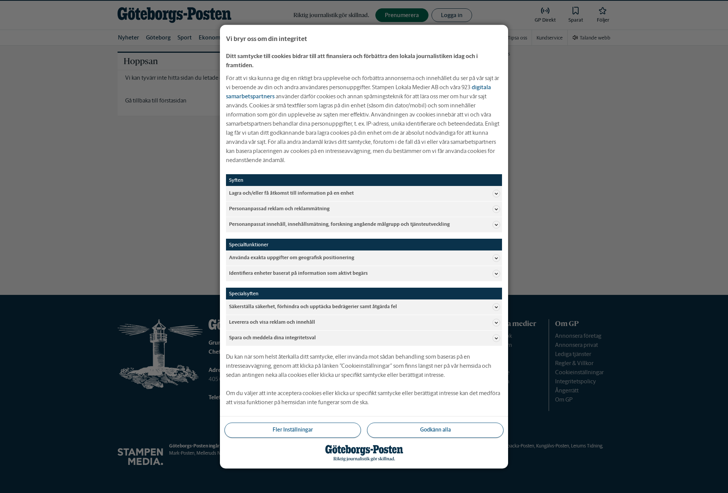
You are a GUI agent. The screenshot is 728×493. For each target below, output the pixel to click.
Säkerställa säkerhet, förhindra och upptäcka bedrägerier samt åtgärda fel (313, 307)
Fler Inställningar (293, 429)
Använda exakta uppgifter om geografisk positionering (291, 258)
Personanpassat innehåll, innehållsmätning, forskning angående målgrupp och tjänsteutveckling (339, 224)
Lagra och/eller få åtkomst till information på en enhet (291, 193)
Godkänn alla (435, 429)
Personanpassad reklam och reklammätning (279, 209)
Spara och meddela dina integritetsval (272, 338)
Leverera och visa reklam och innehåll (272, 322)
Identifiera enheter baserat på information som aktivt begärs (298, 273)
